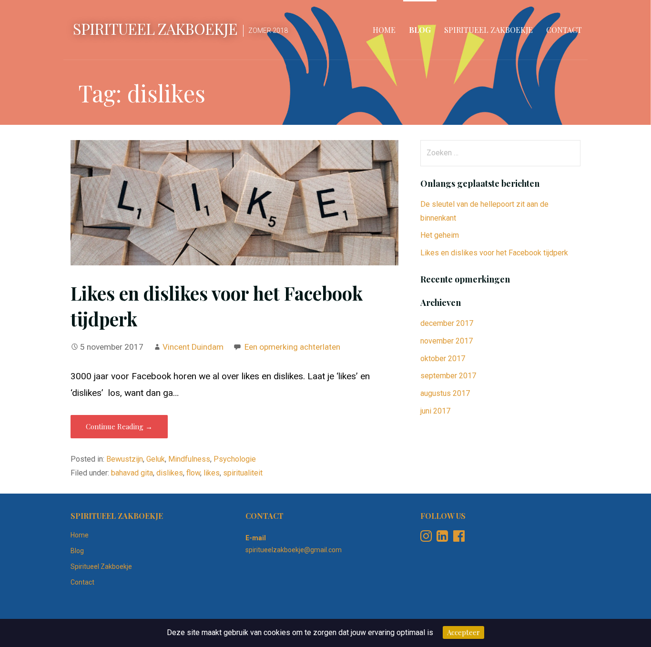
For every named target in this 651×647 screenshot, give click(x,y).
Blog (420, 30)
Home (384, 30)
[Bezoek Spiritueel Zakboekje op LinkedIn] (442, 538)
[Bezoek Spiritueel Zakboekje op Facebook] (459, 538)
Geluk (155, 459)
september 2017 (448, 375)
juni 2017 (435, 410)
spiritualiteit (243, 472)
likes (211, 472)
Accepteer (463, 632)
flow (193, 472)
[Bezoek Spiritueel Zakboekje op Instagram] (426, 538)
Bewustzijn (124, 459)
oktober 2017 (442, 358)
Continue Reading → (119, 426)
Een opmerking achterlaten (292, 347)
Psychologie (235, 459)
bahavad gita (132, 472)
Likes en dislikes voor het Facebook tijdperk (494, 252)
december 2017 (446, 323)
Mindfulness (189, 459)
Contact (564, 30)
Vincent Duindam (193, 347)
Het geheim (439, 235)
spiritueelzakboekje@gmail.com (293, 550)
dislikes (169, 472)
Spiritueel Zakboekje (155, 28)
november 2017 (446, 340)
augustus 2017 (445, 393)
